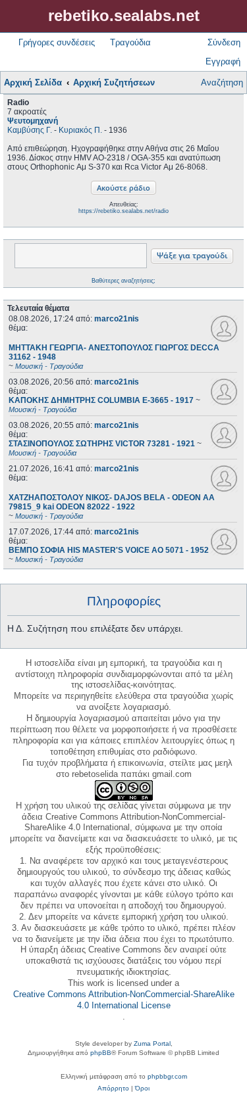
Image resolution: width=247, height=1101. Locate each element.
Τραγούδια (130, 42)
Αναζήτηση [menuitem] (222, 82)
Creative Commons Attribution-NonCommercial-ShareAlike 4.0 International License (123, 999)
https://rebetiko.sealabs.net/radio (123, 211)
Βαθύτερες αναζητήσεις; (123, 280)
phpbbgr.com (167, 1076)
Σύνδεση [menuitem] (223, 42)
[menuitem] (113, 1088)
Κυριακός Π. (80, 130)
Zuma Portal (152, 1043)
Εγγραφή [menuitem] (223, 61)
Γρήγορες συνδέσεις (56, 42)
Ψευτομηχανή (32, 121)
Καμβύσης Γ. (29, 130)
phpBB (100, 1052)
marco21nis (116, 318)
